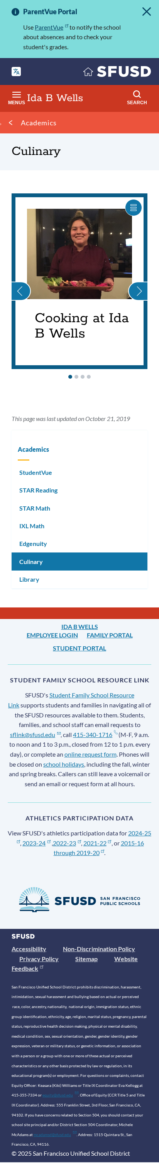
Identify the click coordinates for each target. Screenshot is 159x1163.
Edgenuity (33, 543)
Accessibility (29, 948)
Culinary (31, 561)
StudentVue (35, 472)
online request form (90, 754)
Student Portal (79, 648)
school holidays (63, 764)
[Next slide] (137, 281)
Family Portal (110, 635)
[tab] (70, 377)
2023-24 (34, 843)
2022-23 (64, 843)
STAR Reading (38, 490)
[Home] (117, 73)
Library (29, 579)
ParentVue (49, 27)
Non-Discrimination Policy (99, 948)
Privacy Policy (39, 958)
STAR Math (34, 508)
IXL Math (31, 525)
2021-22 (95, 843)
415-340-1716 (92, 734)
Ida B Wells (79, 626)
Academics (39, 122)
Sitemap (86, 958)
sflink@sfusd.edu (32, 734)
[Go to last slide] (21, 281)
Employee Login (52, 635)
